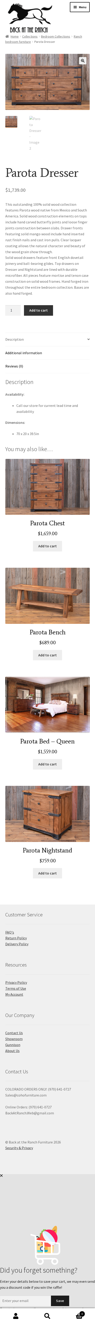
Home (15, 36)
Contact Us (14, 1033)
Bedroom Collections (55, 36)
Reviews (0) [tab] (14, 366)
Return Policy (16, 938)
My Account (14, 994)
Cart (73, 1312)
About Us (12, 1050)
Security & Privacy (19, 1148)
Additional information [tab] (23, 353)
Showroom (14, 1038)
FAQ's (9, 932)
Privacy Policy (16, 982)
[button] (82, 60)
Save (60, 1300)
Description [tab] (14, 339)
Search (47, 1316)
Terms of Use (15, 988)
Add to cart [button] (47, 546)
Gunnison (12, 1044)
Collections (30, 36)
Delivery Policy (16, 944)
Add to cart (38, 310)
